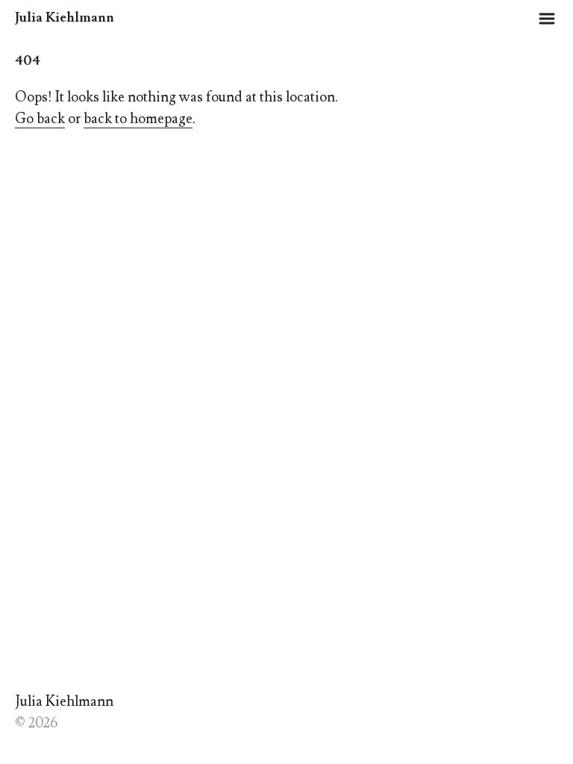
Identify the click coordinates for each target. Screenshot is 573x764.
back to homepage (138, 119)
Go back (40, 119)
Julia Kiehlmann (64, 17)
